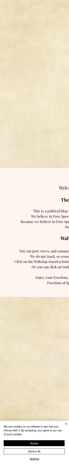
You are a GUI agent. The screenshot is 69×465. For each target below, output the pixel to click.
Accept (34, 443)
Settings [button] (34, 459)
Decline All (34, 451)
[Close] (63, 426)
